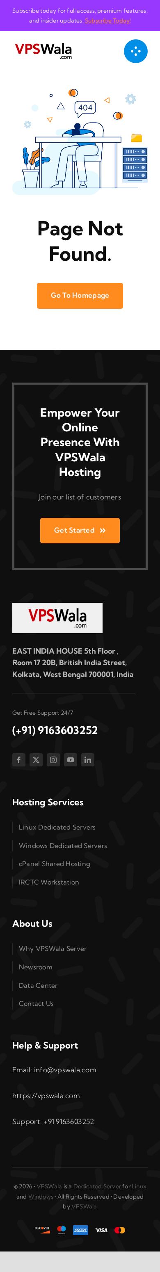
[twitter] (36, 759)
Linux (139, 1186)
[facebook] (18, 759)
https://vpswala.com (46, 1095)
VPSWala (49, 1186)
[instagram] (53, 759)
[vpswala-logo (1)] (43, 45)
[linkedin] (87, 759)
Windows (40, 1196)
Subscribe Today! (108, 20)
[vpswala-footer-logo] (57, 606)
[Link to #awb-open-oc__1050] (136, 51)
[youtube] (70, 759)
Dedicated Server (97, 1186)
